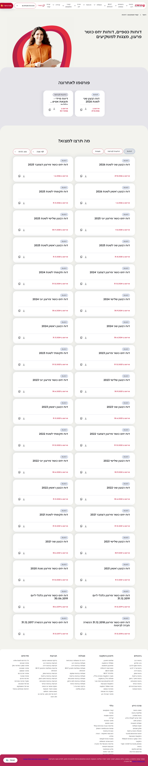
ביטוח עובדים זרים (135, 686)
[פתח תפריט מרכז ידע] (74, 5)
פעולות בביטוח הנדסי (77, 684)
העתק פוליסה (80, 689)
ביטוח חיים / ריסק (135, 678)
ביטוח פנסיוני (136, 689)
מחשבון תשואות (107, 666)
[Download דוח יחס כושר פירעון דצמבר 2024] (85, 284)
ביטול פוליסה (137, 715)
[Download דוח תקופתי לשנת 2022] (24, 445)
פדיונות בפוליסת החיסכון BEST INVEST (46, 669)
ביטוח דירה (137, 671)
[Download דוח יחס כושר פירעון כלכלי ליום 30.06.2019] (24, 607)
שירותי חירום (24, 678)
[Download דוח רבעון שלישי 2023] (85, 391)
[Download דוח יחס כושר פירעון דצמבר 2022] (85, 445)
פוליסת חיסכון (108, 660)
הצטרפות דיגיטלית (106, 668)
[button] (129, 151)
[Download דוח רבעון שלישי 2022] (85, 472)
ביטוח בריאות (136, 676)
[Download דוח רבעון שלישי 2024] (85, 310)
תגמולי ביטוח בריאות (134, 731)
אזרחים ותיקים (136, 749)
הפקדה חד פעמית (107, 691)
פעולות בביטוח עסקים (77, 673)
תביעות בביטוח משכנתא (48, 681)
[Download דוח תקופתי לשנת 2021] (24, 526)
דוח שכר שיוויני (108, 752)
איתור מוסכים (24, 668)
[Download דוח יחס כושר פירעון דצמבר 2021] (85, 526)
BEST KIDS (109, 671)
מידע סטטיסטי (108, 749)
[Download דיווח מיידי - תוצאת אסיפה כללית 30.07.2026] (54, 108)
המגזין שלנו (137, 721)
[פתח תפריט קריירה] (53, 4)
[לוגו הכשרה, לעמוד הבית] (140, 5)
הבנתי (12, 760)
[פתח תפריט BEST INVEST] (104, 5)
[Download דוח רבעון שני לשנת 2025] (85, 257)
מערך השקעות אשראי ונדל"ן (103, 676)
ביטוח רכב (137, 660)
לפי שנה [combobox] (40, 151)
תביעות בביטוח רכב (50, 663)
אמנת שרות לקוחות (106, 739)
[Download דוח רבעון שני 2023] (85, 418)
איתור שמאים (24, 671)
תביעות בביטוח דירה (50, 666)
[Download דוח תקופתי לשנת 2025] (24, 203)
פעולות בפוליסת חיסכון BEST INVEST (75, 669)
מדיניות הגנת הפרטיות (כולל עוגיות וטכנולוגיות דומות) (103, 727)
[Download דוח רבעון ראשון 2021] (85, 580)
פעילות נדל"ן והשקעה (105, 678)
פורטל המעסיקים (23, 686)
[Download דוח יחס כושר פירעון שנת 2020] (24, 580)
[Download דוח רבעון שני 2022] (85, 499)
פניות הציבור (24, 676)
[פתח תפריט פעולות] (94, 4)
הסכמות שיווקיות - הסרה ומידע (104, 735)
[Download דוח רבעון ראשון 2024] (24, 337)
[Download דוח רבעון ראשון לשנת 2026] (85, 203)
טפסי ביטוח (137, 710)
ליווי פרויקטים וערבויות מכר (104, 681)
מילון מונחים (137, 728)
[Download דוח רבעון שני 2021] (24, 553)
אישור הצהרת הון (107, 694)
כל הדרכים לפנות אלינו (21, 660)
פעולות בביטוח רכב (78, 663)
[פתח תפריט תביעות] (83, 4)
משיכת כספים (108, 689)
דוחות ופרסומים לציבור (133, 734)
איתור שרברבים (23, 673)
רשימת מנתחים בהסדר (21, 689)
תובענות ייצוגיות (107, 746)
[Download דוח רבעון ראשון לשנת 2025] (24, 257)
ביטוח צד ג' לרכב (135, 668)
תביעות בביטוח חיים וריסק (48, 678)
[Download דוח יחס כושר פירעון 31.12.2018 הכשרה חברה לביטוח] (85, 634)
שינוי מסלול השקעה (106, 686)
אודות (111, 713)
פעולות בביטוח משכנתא (76, 678)
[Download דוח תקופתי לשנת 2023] (24, 364)
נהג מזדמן (137, 663)
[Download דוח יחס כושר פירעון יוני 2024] (24, 310)
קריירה (111, 718)
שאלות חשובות (136, 723)
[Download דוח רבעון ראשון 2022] (24, 499)
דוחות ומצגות (108, 715)
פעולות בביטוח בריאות (77, 676)
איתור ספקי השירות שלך (20, 666)
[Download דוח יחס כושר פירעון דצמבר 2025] (24, 176)
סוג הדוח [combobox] (23, 151)
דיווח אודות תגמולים (106, 741)
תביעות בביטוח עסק (50, 673)
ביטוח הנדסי (137, 684)
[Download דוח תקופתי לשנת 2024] (24, 284)
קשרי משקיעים (108, 710)
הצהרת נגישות (108, 731)
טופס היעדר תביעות (50, 689)
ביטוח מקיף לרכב (135, 666)
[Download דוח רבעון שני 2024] (85, 337)
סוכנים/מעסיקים (28, 6)
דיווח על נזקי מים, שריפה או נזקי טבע (47, 695)
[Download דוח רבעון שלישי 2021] (85, 553)
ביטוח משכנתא (136, 681)
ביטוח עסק (137, 673)
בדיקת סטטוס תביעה (49, 660)
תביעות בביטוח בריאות (49, 676)
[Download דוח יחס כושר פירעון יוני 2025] (85, 230)
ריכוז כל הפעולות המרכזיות (75, 660)
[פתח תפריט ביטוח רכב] (126, 5)
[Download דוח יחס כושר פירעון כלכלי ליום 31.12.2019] (85, 607)
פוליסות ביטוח (136, 713)
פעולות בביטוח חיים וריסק (76, 681)
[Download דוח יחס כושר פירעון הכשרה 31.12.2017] (24, 634)
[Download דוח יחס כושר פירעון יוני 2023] (24, 391)
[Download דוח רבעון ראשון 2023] (24, 418)
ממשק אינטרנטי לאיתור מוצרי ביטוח (131, 745)
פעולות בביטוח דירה (78, 666)
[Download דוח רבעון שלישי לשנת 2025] (24, 230)
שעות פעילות (136, 726)
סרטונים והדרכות (135, 752)
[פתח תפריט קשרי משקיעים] (63, 5)
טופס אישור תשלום (50, 691)
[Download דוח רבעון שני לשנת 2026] (85, 108)
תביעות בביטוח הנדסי (49, 684)
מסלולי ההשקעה (107, 663)
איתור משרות (108, 721)
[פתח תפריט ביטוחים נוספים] (115, 5)
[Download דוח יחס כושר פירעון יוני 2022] (24, 472)
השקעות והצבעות (107, 684)
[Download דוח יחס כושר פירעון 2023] (85, 364)
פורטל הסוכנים (23, 684)
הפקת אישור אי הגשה (49, 686)
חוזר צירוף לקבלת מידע (133, 718)
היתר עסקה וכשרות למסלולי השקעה (131, 740)
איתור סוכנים (24, 663)
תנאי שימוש (109, 723)
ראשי (144, 15)
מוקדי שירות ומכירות (22, 681)
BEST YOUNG (108, 673)
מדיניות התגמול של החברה (103, 744)
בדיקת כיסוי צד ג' (79, 686)
